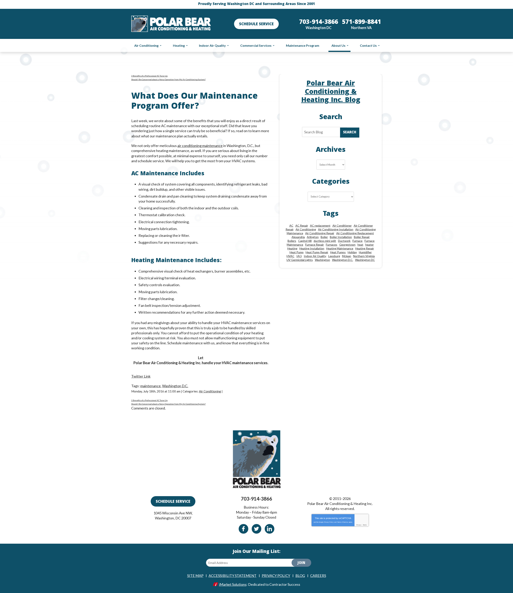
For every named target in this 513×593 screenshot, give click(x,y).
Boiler (324, 237)
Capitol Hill (305, 240)
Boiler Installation (341, 237)
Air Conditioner (342, 225)
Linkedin (269, 529)
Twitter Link (140, 376)
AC (291, 225)
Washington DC (365, 260)
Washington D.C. (175, 386)
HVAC (290, 256)
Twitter (256, 529)
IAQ (299, 256)
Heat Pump (297, 252)
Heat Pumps (338, 252)
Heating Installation (311, 248)
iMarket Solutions (232, 584)
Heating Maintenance (339, 248)
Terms (365, 525)
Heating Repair (364, 248)
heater (369, 244)
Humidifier (365, 252)
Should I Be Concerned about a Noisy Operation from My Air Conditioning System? (168, 79)
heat (360, 244)
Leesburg (334, 256)
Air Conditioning (210, 391)
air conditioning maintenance (200, 145)
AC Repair (301, 225)
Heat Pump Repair (317, 252)
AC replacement (320, 225)
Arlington (313, 237)
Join (301, 563)
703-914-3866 (256, 499)
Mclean (346, 256)
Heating (292, 248)
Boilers (292, 240)
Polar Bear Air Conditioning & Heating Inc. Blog (330, 92)
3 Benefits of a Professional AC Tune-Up (149, 76)
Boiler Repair (362, 237)
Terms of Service (342, 522)
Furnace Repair (314, 244)
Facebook (243, 529)
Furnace (357, 240)
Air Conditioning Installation (335, 229)
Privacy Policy (329, 522)
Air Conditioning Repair (319, 233)
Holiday (352, 252)
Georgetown (347, 244)
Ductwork (344, 240)
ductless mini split (325, 240)
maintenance (150, 386)
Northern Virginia (364, 256)
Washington (322, 260)
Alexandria (298, 237)
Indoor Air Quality (315, 256)
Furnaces (331, 244)
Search (349, 133)
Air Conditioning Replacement (355, 233)
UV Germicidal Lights (300, 260)
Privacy (358, 525)
